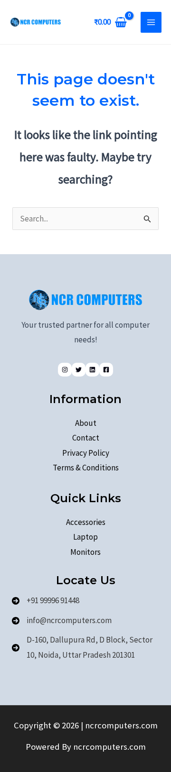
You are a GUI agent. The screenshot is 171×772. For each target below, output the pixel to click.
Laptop (85, 537)
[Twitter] (79, 370)
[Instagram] (65, 370)
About (85, 423)
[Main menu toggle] (151, 22)
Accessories (85, 522)
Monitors (85, 552)
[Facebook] (106, 370)
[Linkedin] (92, 370)
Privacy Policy (85, 453)
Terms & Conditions (86, 467)
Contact (85, 437)
